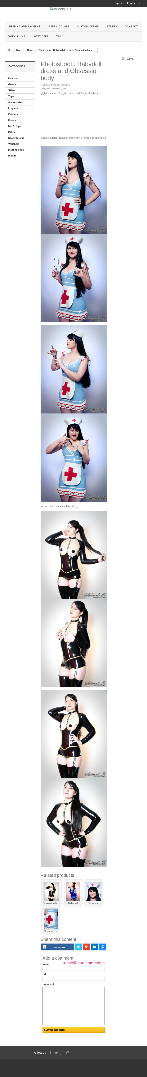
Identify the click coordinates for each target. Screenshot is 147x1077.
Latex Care (40, 36)
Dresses (13, 78)
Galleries (56, 88)
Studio (112, 26)
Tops (11, 96)
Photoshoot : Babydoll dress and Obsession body (65, 50)
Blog (18, 50)
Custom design (88, 26)
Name (45, 964)
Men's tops (14, 126)
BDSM (12, 132)
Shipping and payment (24, 26)
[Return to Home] (8, 50)
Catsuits (13, 114)
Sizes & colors (58, 26)
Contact (131, 26)
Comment (48, 984)
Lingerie (13, 108)
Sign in (119, 3)
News (30, 50)
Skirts (11, 90)
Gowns (12, 84)
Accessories (15, 102)
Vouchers (13, 143)
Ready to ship (16, 138)
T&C (59, 36)
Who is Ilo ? (16, 36)
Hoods (12, 120)
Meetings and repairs (16, 152)
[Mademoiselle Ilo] (26, 16)
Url (44, 974)
